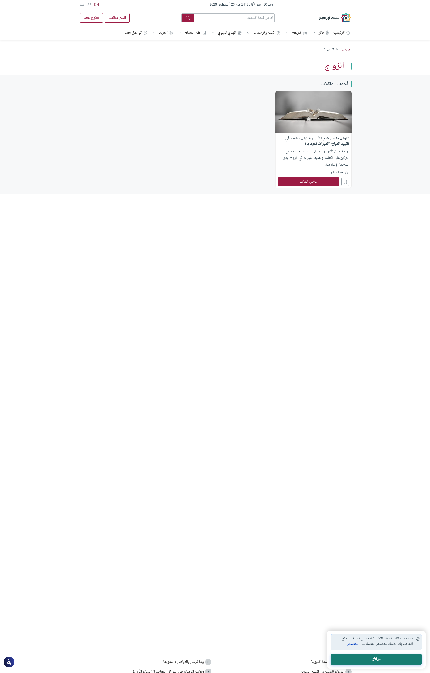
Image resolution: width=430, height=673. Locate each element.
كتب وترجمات (264, 32)
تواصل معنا (133, 32)
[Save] (345, 182)
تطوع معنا (91, 18)
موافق (376, 659)
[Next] (79, 139)
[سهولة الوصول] (89, 5)
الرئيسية (338, 32)
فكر (321, 32)
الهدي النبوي (227, 32)
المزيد (163, 32)
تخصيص (353, 644)
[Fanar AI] (9, 662)
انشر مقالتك (117, 18)
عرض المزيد (309, 181)
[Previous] (350, 139)
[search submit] (188, 18)
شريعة (296, 32)
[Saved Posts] (82, 5)
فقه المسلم (193, 32)
